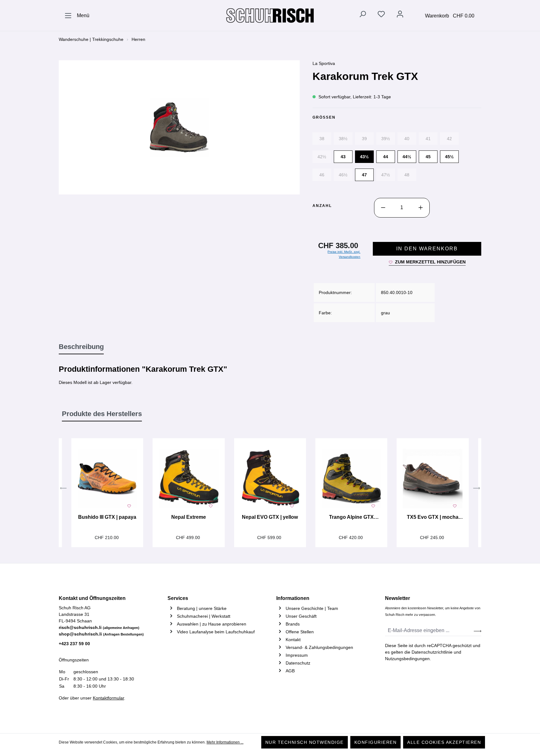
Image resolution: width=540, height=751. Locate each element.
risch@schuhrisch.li (99, 627)
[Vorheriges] (63, 489)
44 (385, 156)
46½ (343, 174)
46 (321, 174)
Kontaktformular (108, 697)
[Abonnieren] (477, 630)
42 (449, 138)
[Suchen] (362, 15)
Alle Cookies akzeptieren (444, 742)
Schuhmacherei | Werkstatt (203, 616)
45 (428, 156)
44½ (406, 156)
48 (406, 174)
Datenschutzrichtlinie (432, 652)
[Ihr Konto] (400, 15)
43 (343, 156)
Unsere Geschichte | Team (312, 608)
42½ (322, 156)
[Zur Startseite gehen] (270, 15)
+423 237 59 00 (74, 643)
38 (321, 138)
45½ (449, 156)
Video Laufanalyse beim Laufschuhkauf (216, 631)
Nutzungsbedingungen (407, 658)
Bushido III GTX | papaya (107, 517)
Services (178, 598)
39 (364, 138)
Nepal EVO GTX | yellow (270, 517)
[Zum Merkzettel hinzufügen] (129, 505)
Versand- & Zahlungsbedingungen (319, 647)
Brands (293, 623)
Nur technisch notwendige (304, 742)
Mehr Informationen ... (225, 742)
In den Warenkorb (427, 248)
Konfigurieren (375, 742)
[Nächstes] (476, 489)
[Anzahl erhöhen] (420, 207)
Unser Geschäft (301, 616)
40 (406, 138)
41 (428, 138)
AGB (290, 670)
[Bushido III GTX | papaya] (107, 478)
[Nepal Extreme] (188, 478)
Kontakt (293, 639)
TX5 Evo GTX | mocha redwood (432, 517)
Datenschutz (298, 662)
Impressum (297, 655)
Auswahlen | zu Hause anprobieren (211, 623)
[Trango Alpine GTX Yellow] (351, 478)
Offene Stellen (300, 631)
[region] (179, 127)
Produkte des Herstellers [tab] (102, 414)
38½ (343, 138)
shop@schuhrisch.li (101, 633)
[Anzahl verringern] (383, 207)
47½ (385, 174)
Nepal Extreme (188, 517)
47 (364, 174)
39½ (385, 138)
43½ (364, 156)
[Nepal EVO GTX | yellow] (270, 478)
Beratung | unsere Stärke (202, 608)
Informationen (292, 598)
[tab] (81, 347)
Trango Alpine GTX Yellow (351, 517)
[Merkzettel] (381, 15)
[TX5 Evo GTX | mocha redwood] (432, 478)
